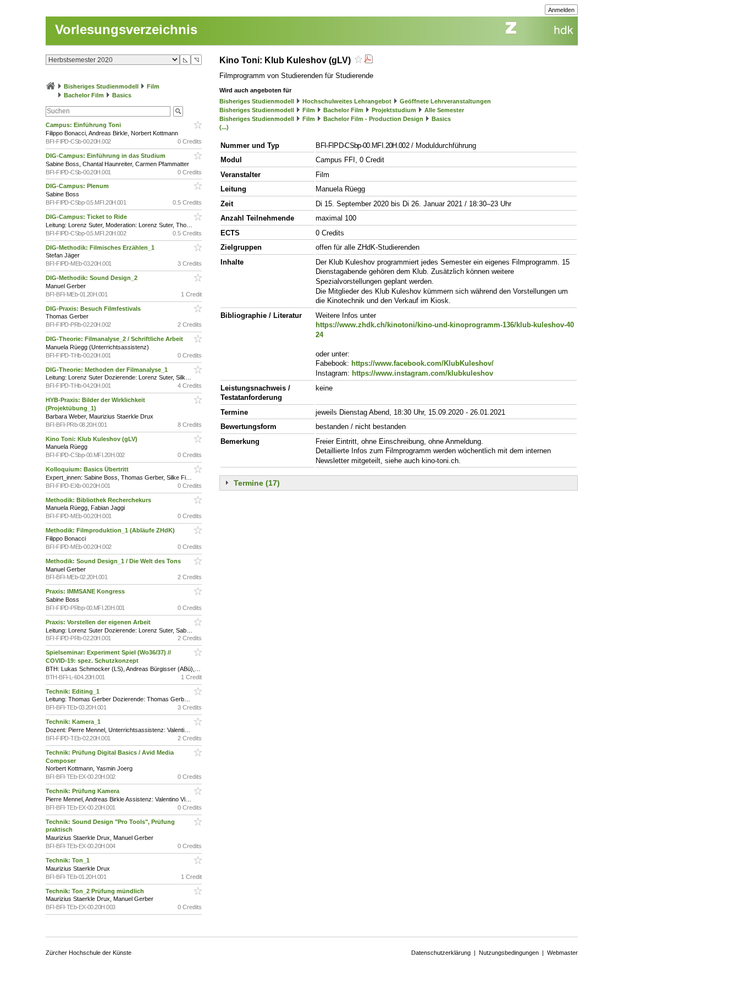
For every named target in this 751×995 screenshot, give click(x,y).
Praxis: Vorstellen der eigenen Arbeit (99, 622)
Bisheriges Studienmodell (101, 86)
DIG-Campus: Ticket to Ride (87, 216)
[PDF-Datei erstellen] (368, 60)
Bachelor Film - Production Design (373, 119)
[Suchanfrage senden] (178, 111)
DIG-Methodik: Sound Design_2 (92, 277)
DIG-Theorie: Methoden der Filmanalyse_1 (107, 369)
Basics (121, 95)
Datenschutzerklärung (441, 952)
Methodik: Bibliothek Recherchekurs (99, 500)
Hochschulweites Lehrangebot (346, 101)
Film (153, 86)
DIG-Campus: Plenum (78, 186)
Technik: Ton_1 (68, 860)
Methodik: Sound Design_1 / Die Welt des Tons (114, 561)
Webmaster (562, 952)
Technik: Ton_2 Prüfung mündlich (96, 891)
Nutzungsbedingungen (509, 952)
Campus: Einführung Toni (84, 125)
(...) (224, 127)
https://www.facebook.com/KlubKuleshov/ (422, 363)
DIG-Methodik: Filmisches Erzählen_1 (101, 247)
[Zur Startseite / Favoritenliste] (51, 86)
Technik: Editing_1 (73, 691)
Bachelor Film (84, 95)
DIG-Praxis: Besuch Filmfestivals (94, 308)
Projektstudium (394, 110)
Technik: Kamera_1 (74, 721)
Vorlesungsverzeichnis (126, 29)
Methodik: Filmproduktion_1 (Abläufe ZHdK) (111, 530)
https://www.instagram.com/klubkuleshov (422, 373)
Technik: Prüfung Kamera (83, 791)
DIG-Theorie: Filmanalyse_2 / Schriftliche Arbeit (115, 339)
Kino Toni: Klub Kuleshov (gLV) (92, 439)
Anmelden (561, 10)
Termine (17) (257, 483)
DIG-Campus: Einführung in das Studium (106, 155)
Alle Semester (444, 110)
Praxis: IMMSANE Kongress (86, 591)
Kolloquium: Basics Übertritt (88, 469)
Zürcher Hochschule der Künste (88, 952)
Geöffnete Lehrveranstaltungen (445, 101)
